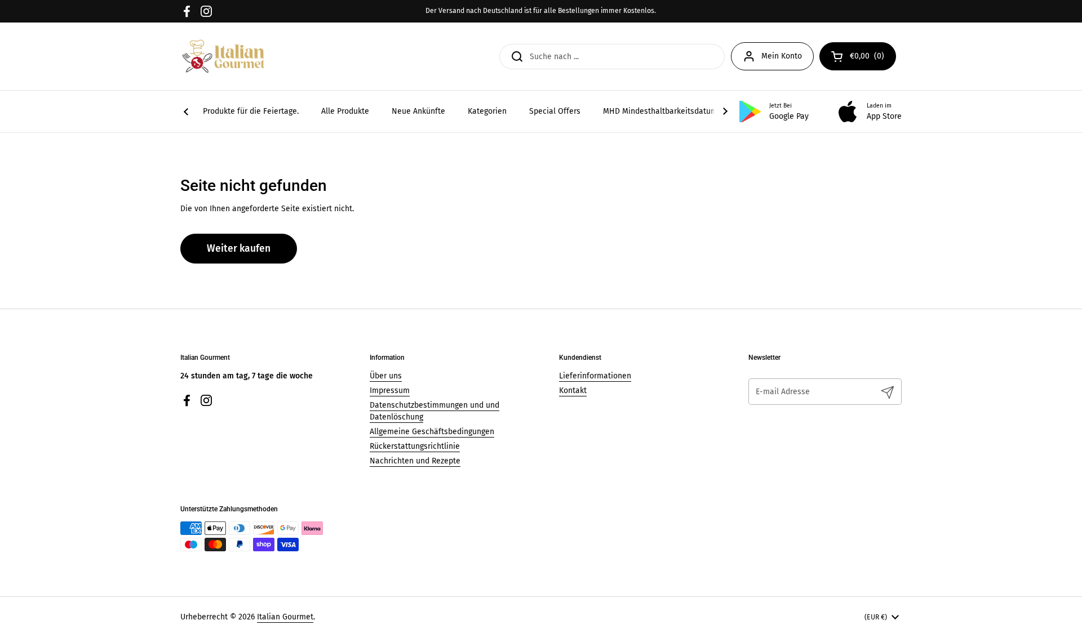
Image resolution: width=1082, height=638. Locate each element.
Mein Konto (781, 56)
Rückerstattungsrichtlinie (415, 446)
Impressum (390, 390)
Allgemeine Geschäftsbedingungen (432, 431)
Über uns (386, 376)
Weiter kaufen (238, 249)
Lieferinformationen (595, 376)
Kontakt (573, 390)
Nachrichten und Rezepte (415, 461)
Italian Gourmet (285, 617)
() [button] (873, 58)
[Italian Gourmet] (223, 56)
